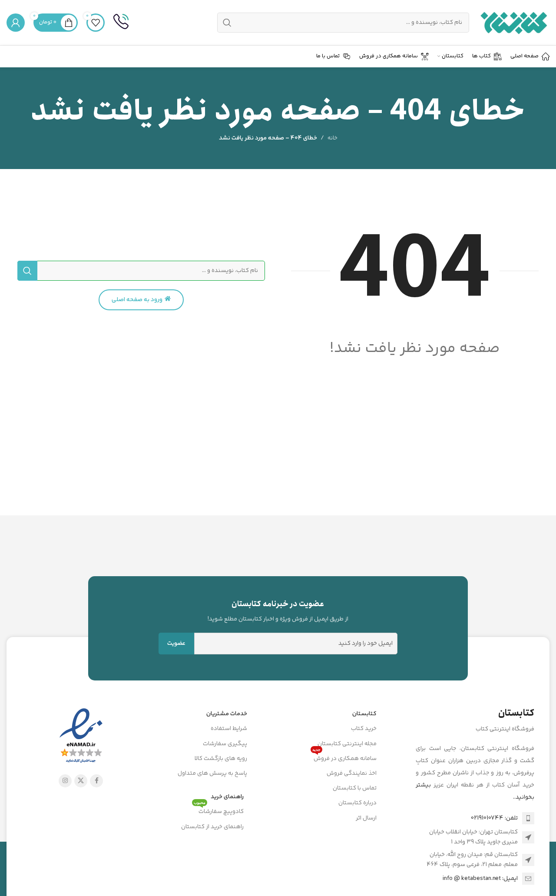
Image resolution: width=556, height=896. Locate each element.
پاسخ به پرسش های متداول (212, 773)
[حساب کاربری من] (15, 22)
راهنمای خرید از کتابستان (212, 827)
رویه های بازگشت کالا (221, 758)
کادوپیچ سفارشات (219, 810)
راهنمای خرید (227, 797)
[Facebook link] (96, 780)
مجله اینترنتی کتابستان (347, 744)
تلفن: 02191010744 (494, 818)
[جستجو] (27, 271)
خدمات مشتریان (226, 714)
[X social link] (80, 780)
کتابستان (364, 714)
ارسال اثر (366, 818)
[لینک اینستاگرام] (65, 780)
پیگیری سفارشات (225, 744)
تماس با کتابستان (355, 788)
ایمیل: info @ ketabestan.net (480, 878)
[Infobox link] (121, 22)
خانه (333, 138)
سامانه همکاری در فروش (344, 757)
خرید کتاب (364, 728)
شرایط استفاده (229, 728)
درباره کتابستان (357, 803)
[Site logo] (513, 22)
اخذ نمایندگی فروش (352, 773)
